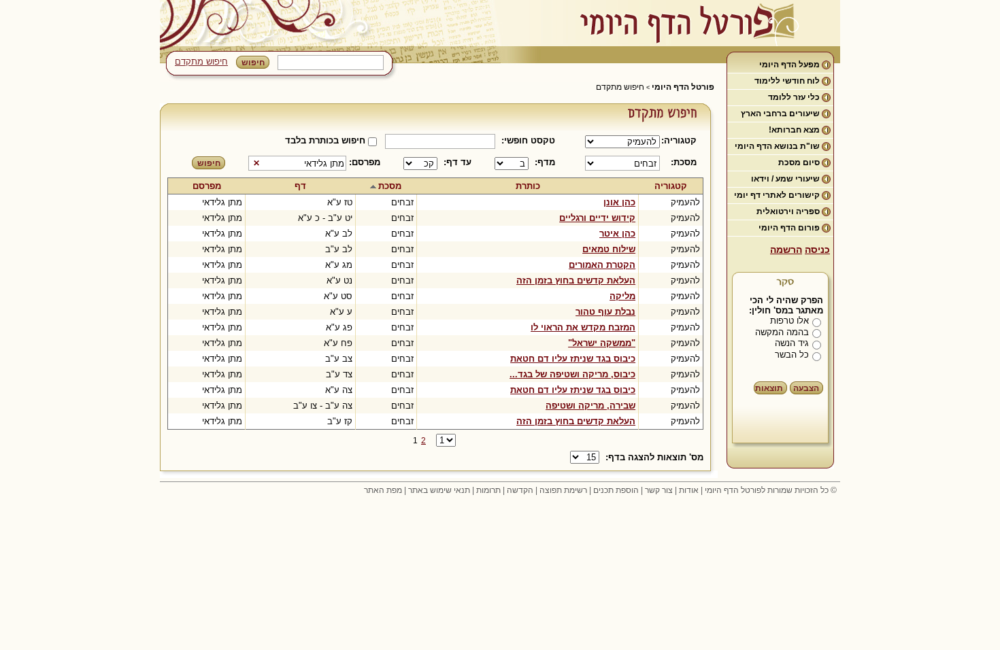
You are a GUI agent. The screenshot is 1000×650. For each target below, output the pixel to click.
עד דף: (457, 162)
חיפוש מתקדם (201, 61)
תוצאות (769, 388)
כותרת (528, 186)
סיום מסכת (799, 162)
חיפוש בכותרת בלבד (325, 140)
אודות (689, 490)
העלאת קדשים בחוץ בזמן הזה (575, 280)
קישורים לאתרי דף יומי (777, 195)
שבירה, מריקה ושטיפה (590, 405)
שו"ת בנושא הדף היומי (777, 146)
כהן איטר (617, 233)
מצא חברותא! (794, 130)
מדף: (545, 162)
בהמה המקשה (782, 332)
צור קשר (659, 490)
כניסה (817, 249)
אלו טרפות (789, 320)
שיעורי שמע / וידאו (785, 179)
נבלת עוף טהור (605, 312)
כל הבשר (792, 354)
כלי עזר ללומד (794, 97)
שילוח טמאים (608, 249)
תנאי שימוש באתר (439, 490)
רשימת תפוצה (563, 490)
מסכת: (684, 162)
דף (300, 186)
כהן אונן (619, 202)
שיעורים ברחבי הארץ (780, 113)
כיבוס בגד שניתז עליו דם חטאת (572, 359)
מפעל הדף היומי (789, 64)
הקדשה (520, 490)
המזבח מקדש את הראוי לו (583, 327)
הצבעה (806, 388)
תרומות (488, 490)
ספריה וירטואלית (788, 211)
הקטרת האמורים (602, 265)
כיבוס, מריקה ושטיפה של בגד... (572, 374)
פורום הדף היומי (789, 228)
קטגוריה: (681, 140)
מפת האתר (383, 490)
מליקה (622, 296)
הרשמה (786, 249)
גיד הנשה (792, 343)
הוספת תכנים (616, 490)
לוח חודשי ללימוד (787, 81)
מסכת (389, 186)
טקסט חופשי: (528, 140)
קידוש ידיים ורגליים (597, 218)
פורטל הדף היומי (683, 87)
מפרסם (207, 186)
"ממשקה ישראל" (601, 343)
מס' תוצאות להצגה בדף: (654, 457)
